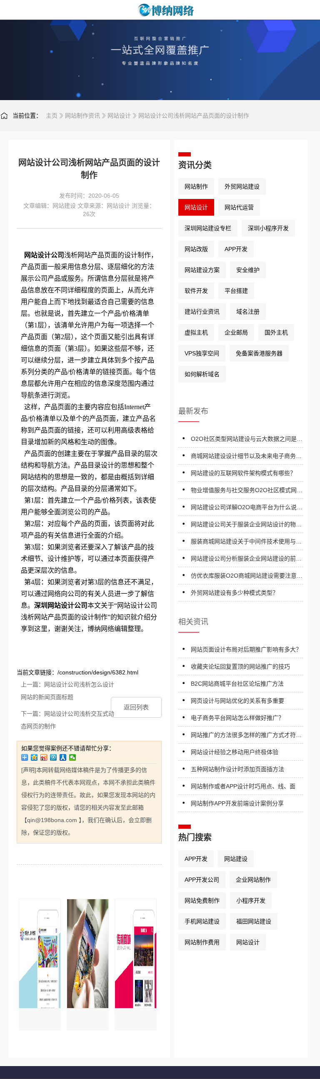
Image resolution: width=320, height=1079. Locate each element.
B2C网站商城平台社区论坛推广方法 (237, 683)
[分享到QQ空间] (34, 757)
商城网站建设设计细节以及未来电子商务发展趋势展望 (246, 457)
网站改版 (196, 249)
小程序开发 (250, 900)
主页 (52, 115)
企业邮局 (236, 332)
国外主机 (276, 332)
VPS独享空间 (202, 353)
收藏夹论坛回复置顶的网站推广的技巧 (240, 666)
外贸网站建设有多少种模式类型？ (234, 592)
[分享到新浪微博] (44, 757)
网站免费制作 (202, 900)
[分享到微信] (72, 757)
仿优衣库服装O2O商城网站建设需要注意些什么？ (246, 577)
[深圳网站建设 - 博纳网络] (160, 10)
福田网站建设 (253, 921)
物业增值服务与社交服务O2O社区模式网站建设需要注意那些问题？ (246, 491)
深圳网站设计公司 (61, 605)
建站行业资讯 (202, 311)
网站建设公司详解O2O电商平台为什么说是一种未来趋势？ (246, 508)
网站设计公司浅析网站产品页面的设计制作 (193, 115)
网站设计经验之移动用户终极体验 (234, 752)
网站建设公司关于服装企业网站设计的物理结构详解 (246, 526)
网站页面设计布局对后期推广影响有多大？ (246, 649)
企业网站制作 (253, 879)
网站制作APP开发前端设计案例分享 (237, 803)
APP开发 (236, 249)
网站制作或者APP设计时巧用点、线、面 (243, 786)
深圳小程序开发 (268, 228)
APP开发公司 (202, 879)
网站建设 (64, 205)
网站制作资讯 (82, 115)
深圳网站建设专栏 (208, 228)
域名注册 (248, 311)
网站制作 (196, 186)
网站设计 (119, 115)
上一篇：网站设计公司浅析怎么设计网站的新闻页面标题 (67, 690)
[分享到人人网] (63, 757)
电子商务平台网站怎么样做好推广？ (237, 717)
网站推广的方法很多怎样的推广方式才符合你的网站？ (246, 736)
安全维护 (248, 270)
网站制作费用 (202, 942)
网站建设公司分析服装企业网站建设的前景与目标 (246, 560)
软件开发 (196, 290)
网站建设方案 (202, 270)
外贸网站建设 (242, 186)
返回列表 (136, 707)
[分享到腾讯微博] (53, 757)
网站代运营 (239, 207)
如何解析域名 (202, 374)
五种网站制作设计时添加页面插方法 (237, 769)
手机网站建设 (202, 921)
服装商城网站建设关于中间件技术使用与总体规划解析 (246, 543)
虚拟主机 (196, 332)
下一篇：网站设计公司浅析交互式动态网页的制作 (67, 719)
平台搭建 (236, 290)
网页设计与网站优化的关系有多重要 (237, 700)
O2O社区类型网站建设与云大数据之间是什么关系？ (246, 440)
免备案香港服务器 (259, 353)
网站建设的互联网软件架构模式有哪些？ (243, 473)
